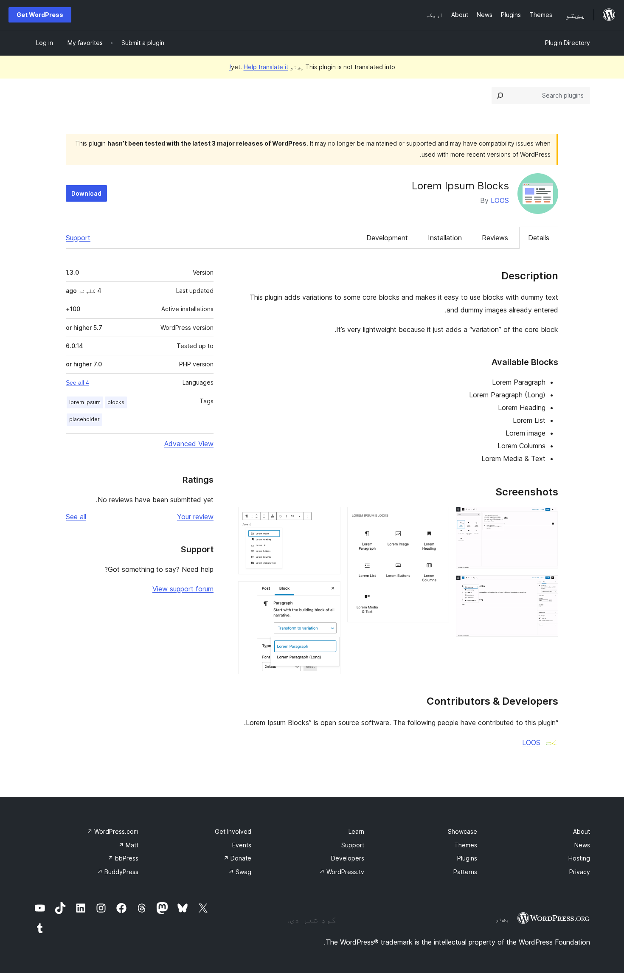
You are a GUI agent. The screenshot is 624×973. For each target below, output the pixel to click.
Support (78, 237)
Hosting (579, 858)
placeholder (84, 419)
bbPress (123, 858)
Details (538, 237)
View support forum (183, 589)
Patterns (465, 871)
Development (387, 237)
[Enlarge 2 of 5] (546, 586)
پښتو (502, 919)
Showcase (462, 831)
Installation (445, 237)
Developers (347, 858)
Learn (356, 831)
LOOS (500, 200)
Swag (239, 871)
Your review (195, 516)
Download (86, 193)
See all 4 (77, 382)
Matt (128, 845)
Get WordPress (40, 14)
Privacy (579, 871)
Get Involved (233, 831)
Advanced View (189, 443)
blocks (115, 402)
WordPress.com (112, 831)
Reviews (495, 237)
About (581, 831)
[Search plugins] (500, 95)
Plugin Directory (567, 42)
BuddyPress (117, 871)
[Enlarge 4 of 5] (329, 518)
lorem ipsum (85, 402)
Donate (237, 858)
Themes (465, 845)
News (582, 845)
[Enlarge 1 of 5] (546, 518)
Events (241, 845)
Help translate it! (258, 66)
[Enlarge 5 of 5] (329, 592)
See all (76, 516)
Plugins (467, 858)
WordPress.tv (341, 871)
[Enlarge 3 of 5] (437, 518)
